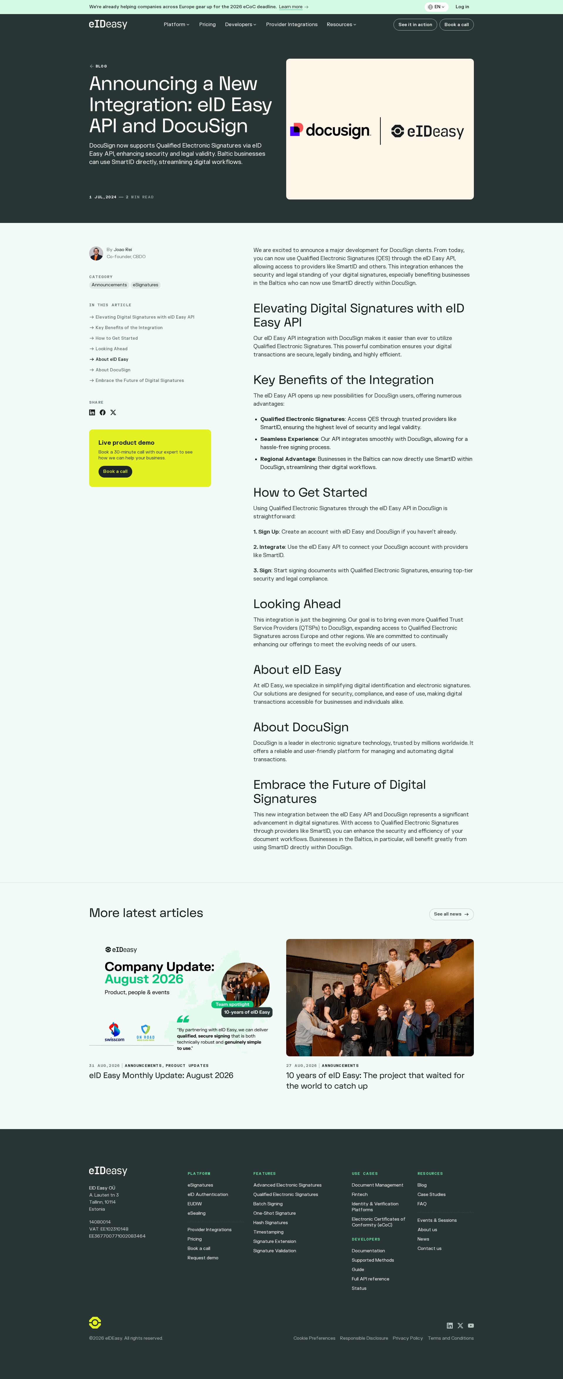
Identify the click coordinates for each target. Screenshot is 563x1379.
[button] (437, 7)
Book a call (457, 25)
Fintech (360, 1194)
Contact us (430, 1248)
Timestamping (268, 1232)
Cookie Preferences (314, 1338)
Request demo (203, 1258)
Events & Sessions (437, 1220)
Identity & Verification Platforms (375, 1207)
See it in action (415, 25)
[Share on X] (113, 412)
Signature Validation (274, 1251)
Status (359, 1288)
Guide (358, 1270)
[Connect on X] (460, 1326)
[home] (108, 24)
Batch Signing (268, 1204)
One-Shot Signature (274, 1213)
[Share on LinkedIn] (92, 412)
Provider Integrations (292, 24)
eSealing (197, 1213)
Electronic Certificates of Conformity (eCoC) (379, 1222)
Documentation (368, 1251)
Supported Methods (373, 1260)
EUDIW (195, 1204)
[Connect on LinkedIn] (450, 1326)
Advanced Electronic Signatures (287, 1185)
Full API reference (370, 1279)
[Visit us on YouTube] (471, 1326)
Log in (462, 7)
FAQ (422, 1204)
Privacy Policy (408, 1338)
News (423, 1239)
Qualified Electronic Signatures (285, 1194)
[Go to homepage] (133, 1171)
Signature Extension (274, 1241)
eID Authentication (208, 1194)
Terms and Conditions (451, 1338)
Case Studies (432, 1194)
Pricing (207, 24)
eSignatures (200, 1185)
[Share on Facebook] (103, 412)
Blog (422, 1185)
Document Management (377, 1185)
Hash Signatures (270, 1223)
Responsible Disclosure (364, 1338)
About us (427, 1230)
